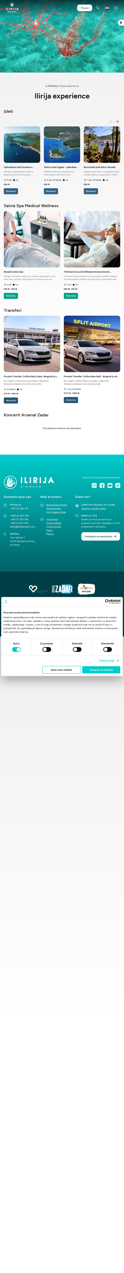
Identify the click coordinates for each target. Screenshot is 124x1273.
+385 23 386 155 (19, 508)
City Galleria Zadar (56, 512)
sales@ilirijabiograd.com (22, 526)
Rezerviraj (11, 191)
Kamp (49, 530)
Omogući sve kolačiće (101, 669)
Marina (49, 533)
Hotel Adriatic (54, 523)
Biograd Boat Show (56, 504)
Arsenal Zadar (53, 508)
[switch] (46, 649)
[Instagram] (94, 485)
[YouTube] (110, 485)
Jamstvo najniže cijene (93, 508)
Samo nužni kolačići (61, 669)
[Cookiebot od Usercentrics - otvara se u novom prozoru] (107, 601)
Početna (53, 86)
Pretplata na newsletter (98, 536)
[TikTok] (117, 485)
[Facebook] (102, 485)
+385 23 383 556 (19, 519)
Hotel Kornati (53, 526)
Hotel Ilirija (52, 519)
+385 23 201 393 (19, 523)
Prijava (84, 8)
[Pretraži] (98, 8)
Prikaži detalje (106, 660)
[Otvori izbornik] (116, 8)
